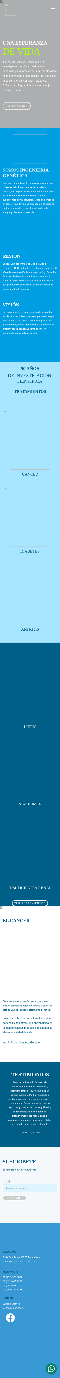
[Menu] (53, 9)
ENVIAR (14, 1198)
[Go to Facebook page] (10, 1317)
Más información (17, 106)
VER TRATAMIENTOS (30, 903)
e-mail (6, 1181)
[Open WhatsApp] (51, 1368)
